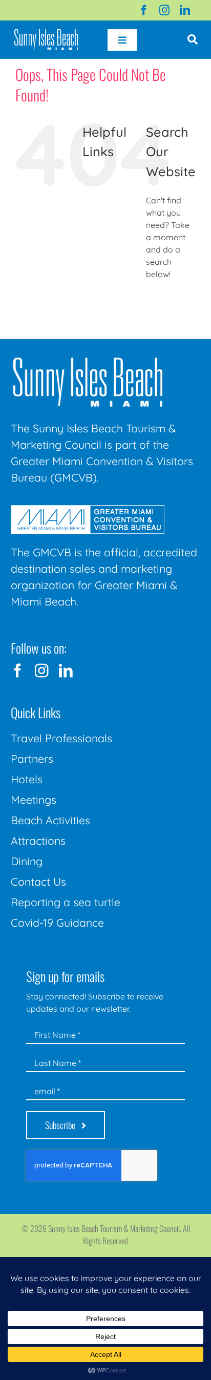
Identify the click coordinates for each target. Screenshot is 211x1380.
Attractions (38, 840)
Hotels (27, 779)
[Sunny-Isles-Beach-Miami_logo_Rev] (87, 359)
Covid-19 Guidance (57, 922)
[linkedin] (185, 10)
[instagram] (164, 10)
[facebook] (144, 10)
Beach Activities (50, 820)
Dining (27, 861)
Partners (32, 758)
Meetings (33, 799)
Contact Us (38, 881)
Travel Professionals (61, 738)
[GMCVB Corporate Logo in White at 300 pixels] (87, 509)
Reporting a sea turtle (65, 902)
